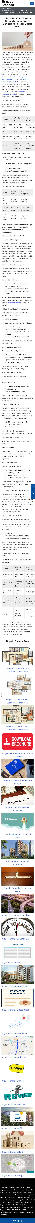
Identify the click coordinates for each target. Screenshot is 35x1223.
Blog (9, 8)
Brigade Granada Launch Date (15, 939)
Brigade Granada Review (13, 1105)
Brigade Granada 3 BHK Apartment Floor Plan (17, 701)
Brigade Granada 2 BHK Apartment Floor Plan (17, 670)
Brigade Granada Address (13, 1057)
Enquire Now (33, 491)
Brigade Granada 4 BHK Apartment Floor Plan (17, 728)
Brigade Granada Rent (12, 1152)
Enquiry (18, 1221)
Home (3, 8)
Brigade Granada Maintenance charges (17, 782)
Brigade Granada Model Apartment (17, 863)
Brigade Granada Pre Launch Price (17, 836)
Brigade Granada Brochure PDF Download (17, 755)
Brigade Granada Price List (14, 962)
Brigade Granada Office (12, 1128)
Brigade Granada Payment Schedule (17, 809)
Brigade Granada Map (11, 1175)
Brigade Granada (14, 302)
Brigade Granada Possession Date (17, 890)
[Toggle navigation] (32, 3)
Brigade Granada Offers (12, 1081)
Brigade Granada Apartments (15, 986)
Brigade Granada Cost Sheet (15, 1010)
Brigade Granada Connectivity (15, 915)
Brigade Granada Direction (14, 1033)
